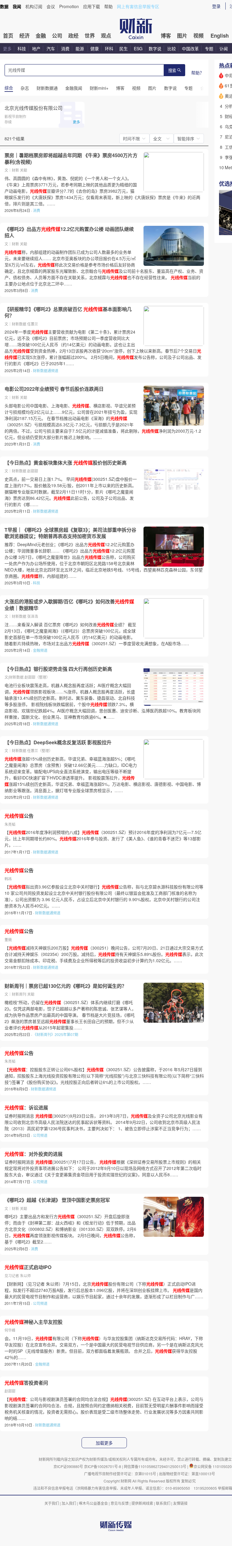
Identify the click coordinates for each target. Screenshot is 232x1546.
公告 (19, 816)
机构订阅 (33, 6)
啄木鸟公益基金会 (94, 1503)
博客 (166, 35)
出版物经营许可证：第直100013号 (187, 1473)
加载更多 (104, 1443)
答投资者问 (26, 1383)
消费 (65, 48)
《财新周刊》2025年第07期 (55, 1034)
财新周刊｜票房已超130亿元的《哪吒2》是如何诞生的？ (66, 986)
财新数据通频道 (45, 370)
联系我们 (163, 1503)
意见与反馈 (120, 1503)
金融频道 (40, 650)
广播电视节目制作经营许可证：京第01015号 (120, 1473)
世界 (90, 35)
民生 (123, 48)
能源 (80, 48)
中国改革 (190, 48)
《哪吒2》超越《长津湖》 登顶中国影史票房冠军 (57, 1200)
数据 (4, 6)
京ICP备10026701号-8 (103, 1466)
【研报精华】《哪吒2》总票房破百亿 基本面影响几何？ (68, 312)
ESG (138, 48)
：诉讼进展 (26, 1107)
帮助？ (197, 73)
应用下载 (91, 6)
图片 (182, 35)
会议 (51, 6)
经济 (24, 35)
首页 (8, 35)
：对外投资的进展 (34, 1154)
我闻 (17, 6)
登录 (216, 6)
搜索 (172, 70)
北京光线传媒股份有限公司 (34, 107)
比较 (171, 48)
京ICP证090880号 (68, 1466)
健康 (94, 48)
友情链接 (180, 1503)
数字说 (155, 48)
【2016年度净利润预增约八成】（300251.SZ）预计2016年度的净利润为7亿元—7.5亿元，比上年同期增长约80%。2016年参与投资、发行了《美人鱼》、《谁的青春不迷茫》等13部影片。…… (103, 838)
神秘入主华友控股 (34, 1322)
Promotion (69, 6)
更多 (7, 48)
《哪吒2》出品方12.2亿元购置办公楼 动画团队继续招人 (69, 232)
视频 (198, 35)
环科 (109, 48)
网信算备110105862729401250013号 (155, 1466)
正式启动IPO (28, 1267)
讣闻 (223, 48)
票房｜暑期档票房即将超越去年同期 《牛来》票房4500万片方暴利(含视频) (71, 158)
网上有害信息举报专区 (138, 6)
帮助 (108, 6)
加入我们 (69, 1503)
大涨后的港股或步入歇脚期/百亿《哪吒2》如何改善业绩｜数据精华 (69, 604)
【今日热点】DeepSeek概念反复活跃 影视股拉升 (58, 742)
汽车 (51, 48)
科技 (22, 48)
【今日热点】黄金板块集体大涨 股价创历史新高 (66, 462)
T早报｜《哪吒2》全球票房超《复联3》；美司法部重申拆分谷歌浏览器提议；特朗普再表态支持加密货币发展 (70, 533)
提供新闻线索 (142, 1503)
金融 (41, 35)
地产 (36, 48)
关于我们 (51, 1503)
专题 (209, 48)
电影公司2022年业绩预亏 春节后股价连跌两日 (54, 389)
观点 (106, 35)
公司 (57, 35)
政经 (73, 35)
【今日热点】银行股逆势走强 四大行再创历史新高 (58, 669)
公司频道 (40, 1135)
